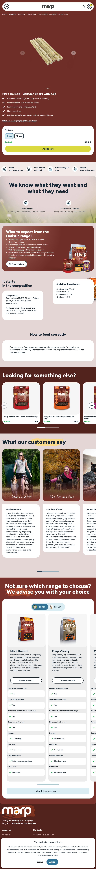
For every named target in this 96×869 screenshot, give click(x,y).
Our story (6, 835)
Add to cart (48, 149)
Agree (52, 862)
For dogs (21, 14)
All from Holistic (16, 264)
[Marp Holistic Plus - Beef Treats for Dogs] (21, 398)
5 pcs (9, 136)
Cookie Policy (53, 855)
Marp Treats (31, 14)
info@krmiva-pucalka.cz (43, 835)
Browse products (26, 680)
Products (12, 14)
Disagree (40, 862)
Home (4, 14)
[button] (73, 53)
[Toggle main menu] (6, 6)
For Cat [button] (57, 607)
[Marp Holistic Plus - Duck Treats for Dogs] (61, 398)
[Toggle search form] (83, 6)
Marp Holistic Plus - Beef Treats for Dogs (21, 416)
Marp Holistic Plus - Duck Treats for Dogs (59, 417)
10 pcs (19, 136)
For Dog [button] (41, 607)
